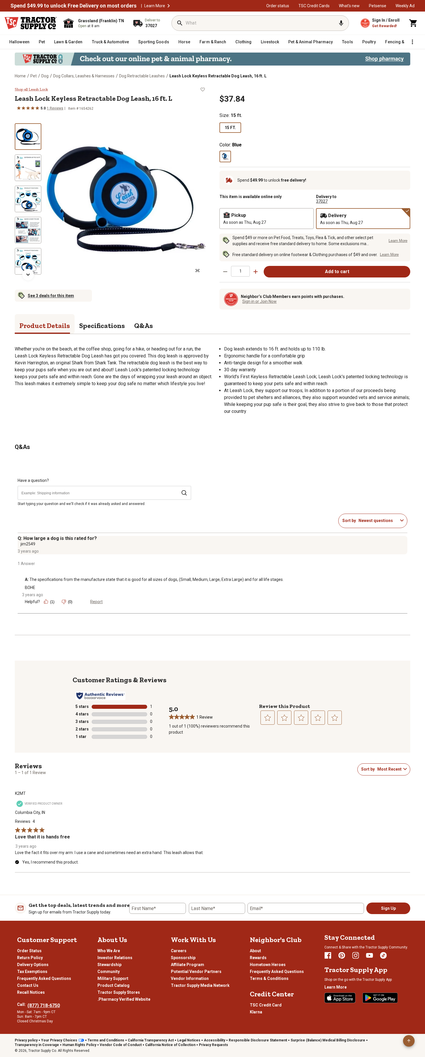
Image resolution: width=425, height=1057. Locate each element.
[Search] (180, 23)
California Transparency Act (151, 1040)
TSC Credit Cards (314, 5)
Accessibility (214, 1040)
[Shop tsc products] (212, 59)
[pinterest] (341, 955)
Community (108, 971)
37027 (322, 201)
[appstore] (340, 998)
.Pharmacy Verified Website (123, 999)
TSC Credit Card (266, 1005)
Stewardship (109, 964)
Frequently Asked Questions (44, 978)
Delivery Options (33, 964)
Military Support (112, 978)
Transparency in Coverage (37, 1045)
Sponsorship (183, 957)
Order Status (29, 950)
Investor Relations (114, 957)
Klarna (256, 1012)
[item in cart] (413, 23)
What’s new (349, 5)
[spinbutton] (240, 271)
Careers (178, 950)
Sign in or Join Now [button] (259, 301)
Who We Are (108, 950)
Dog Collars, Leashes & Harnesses (83, 76)
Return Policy (30, 957)
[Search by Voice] (341, 23)
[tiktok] (383, 955)
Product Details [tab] (44, 325)
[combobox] (378, 520)
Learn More (154, 5)
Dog (45, 76)
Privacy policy (26, 1040)
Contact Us (27, 985)
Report (96, 601)
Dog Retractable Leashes (142, 76)
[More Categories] (412, 42)
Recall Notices (31, 992)
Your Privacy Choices (59, 1040)
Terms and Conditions (106, 1040)
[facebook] (327, 955)
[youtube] (369, 955)
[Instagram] (355, 955)
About (255, 950)
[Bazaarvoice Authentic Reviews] (100, 695)
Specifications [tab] (102, 325)
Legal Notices (188, 1040)
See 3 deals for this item (51, 295)
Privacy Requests (213, 1045)
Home (20, 76)
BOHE (30, 587)
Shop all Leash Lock (31, 89)
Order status (277, 5)
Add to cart (337, 271)
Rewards (258, 957)
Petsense (377, 5)
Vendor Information (190, 978)
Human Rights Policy (79, 1045)
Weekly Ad (405, 5)
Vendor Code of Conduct (121, 1045)
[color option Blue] (225, 156)
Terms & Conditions (269, 978)
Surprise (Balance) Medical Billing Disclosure (328, 1040)
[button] (168, 5)
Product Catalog (113, 985)
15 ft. (230, 127)
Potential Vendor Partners (196, 971)
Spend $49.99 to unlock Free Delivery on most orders (73, 6)
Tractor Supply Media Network (200, 985)
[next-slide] (28, 274)
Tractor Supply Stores (118, 992)
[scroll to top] (409, 1041)
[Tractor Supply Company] (31, 23)
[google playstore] (380, 998)
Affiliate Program (187, 964)
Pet (33, 76)
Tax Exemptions (32, 971)
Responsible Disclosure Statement (258, 1040)
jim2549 (28, 544)
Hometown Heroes (268, 964)
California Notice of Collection (170, 1045)
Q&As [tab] (143, 325)
